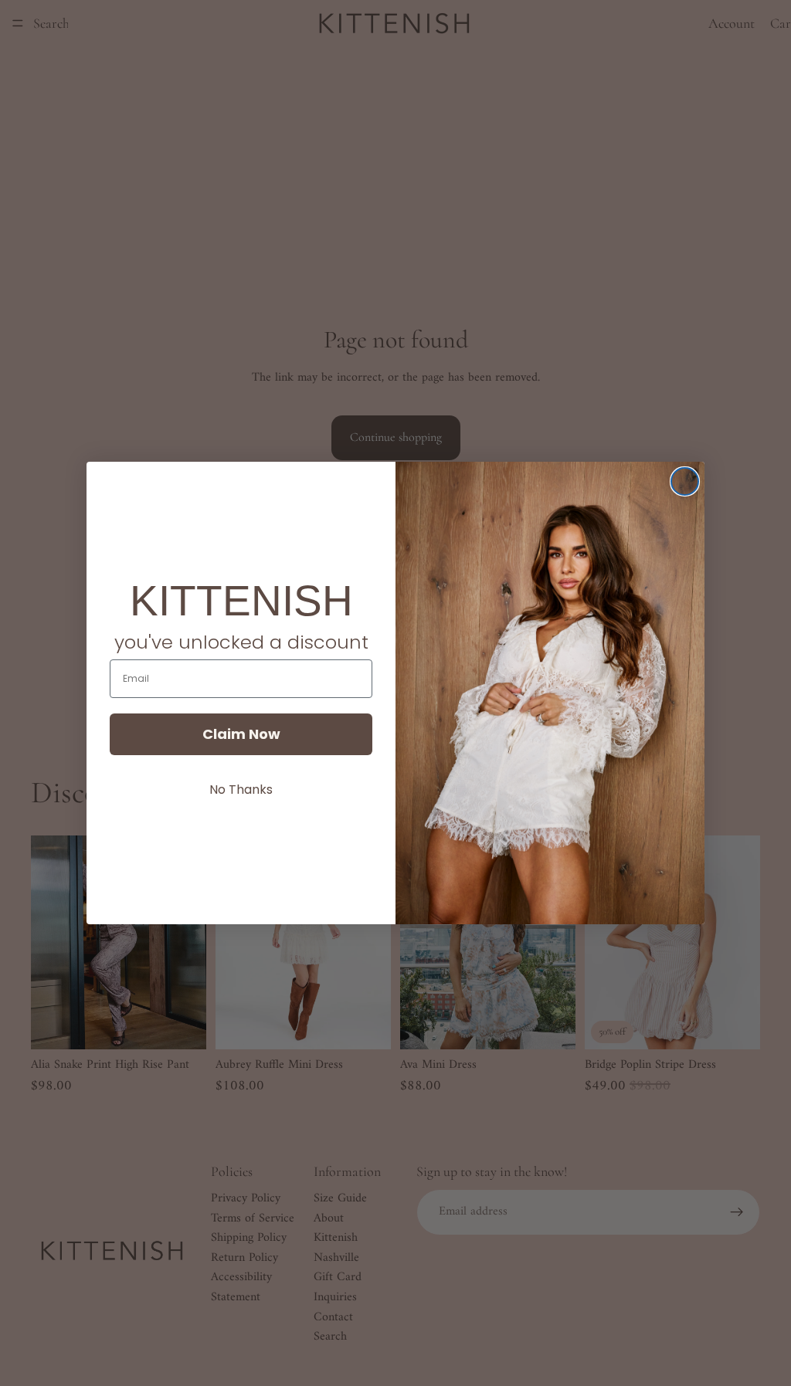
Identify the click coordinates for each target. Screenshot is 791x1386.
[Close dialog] (684, 481)
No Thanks (241, 789)
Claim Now (241, 734)
